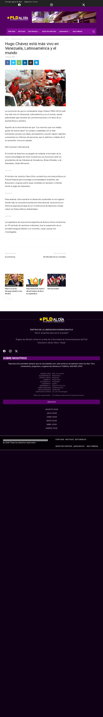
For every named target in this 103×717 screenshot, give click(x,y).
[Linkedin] (24, 62)
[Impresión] (30, 62)
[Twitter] (13, 62)
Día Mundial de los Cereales (54, 257)
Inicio (7, 39)
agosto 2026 (51, 409)
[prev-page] (6, 298)
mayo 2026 (51, 421)
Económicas (10, 257)
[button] (93, 31)
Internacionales (16, 39)
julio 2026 (52, 413)
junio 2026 (51, 417)
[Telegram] (36, 62)
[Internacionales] (56, 280)
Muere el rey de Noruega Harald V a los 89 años (13, 291)
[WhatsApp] (19, 62)
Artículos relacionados (27, 267)
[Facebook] (7, 62)
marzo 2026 (51, 428)
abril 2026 (52, 424)
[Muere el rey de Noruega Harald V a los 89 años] (14, 280)
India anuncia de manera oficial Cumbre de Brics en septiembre (35, 291)
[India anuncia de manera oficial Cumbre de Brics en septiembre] (35, 280)
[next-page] (10, 298)
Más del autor (47, 267)
